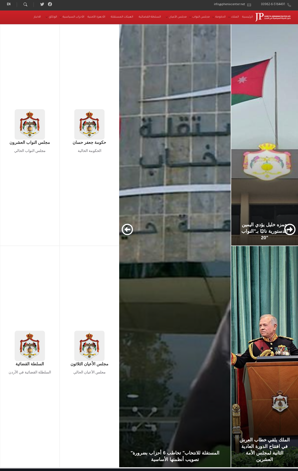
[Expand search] (25, 4)
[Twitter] (42, 5)
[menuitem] (247, 17)
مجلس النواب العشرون (30, 142)
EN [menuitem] (8, 4)
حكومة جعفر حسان (89, 142)
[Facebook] (49, 5)
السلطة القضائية (30, 364)
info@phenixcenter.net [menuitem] (229, 4)
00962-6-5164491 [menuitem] (273, 4)
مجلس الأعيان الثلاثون (89, 364)
